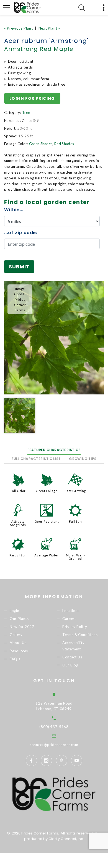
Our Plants (19, 618)
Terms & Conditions (80, 635)
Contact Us (72, 657)
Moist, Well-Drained (75, 556)
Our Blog (70, 665)
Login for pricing (32, 98)
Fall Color (18, 491)
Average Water (46, 555)
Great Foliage (46, 491)
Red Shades (64, 144)
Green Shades (41, 144)
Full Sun (75, 521)
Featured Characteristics (54, 450)
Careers (69, 618)
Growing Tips (82, 458)
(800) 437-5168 (53, 726)
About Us (18, 643)
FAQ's (15, 659)
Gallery (16, 635)
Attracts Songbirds (18, 523)
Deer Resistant (47, 521)
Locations (70, 610)
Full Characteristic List (36, 458)
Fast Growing (75, 491)
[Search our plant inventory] (82, 7)
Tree (26, 112)
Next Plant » (49, 28)
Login (14, 610)
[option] (54, 337)
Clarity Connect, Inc (65, 838)
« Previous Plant (18, 28)
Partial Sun (18, 555)
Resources (19, 651)
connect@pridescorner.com (54, 744)
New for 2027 (22, 627)
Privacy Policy (74, 627)
